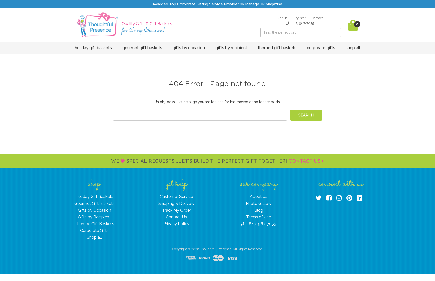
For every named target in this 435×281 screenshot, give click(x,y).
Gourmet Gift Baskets (142, 47)
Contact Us (305, 161)
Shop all (353, 47)
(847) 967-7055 (301, 23)
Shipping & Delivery (176, 203)
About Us (258, 196)
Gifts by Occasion (189, 47)
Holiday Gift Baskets (93, 47)
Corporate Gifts (321, 47)
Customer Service (176, 196)
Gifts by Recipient (231, 47)
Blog (258, 210)
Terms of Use (258, 217)
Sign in (282, 18)
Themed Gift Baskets (277, 47)
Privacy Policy (176, 223)
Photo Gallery (258, 203)
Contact (317, 18)
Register (299, 18)
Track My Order (176, 210)
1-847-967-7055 (260, 223)
